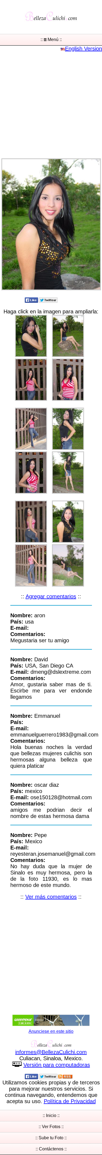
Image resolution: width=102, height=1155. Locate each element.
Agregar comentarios (51, 596)
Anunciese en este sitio (51, 1031)
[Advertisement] (51, 103)
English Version (83, 49)
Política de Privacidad (70, 1101)
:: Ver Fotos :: (51, 1126)
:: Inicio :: (51, 1115)
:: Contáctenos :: (51, 1149)
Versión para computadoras (56, 1065)
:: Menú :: (51, 39)
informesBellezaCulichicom (51, 1052)
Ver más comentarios (51, 897)
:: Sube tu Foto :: (51, 1137)
